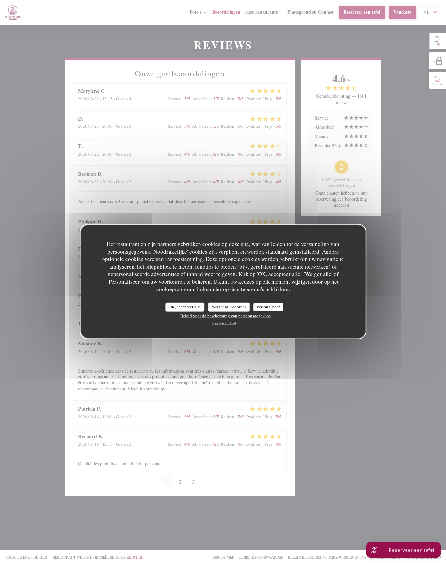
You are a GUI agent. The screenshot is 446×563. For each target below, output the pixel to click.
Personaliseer (268, 306)
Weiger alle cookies (229, 306)
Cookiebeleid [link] (224, 322)
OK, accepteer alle (185, 306)
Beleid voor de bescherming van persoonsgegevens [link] (225, 315)
